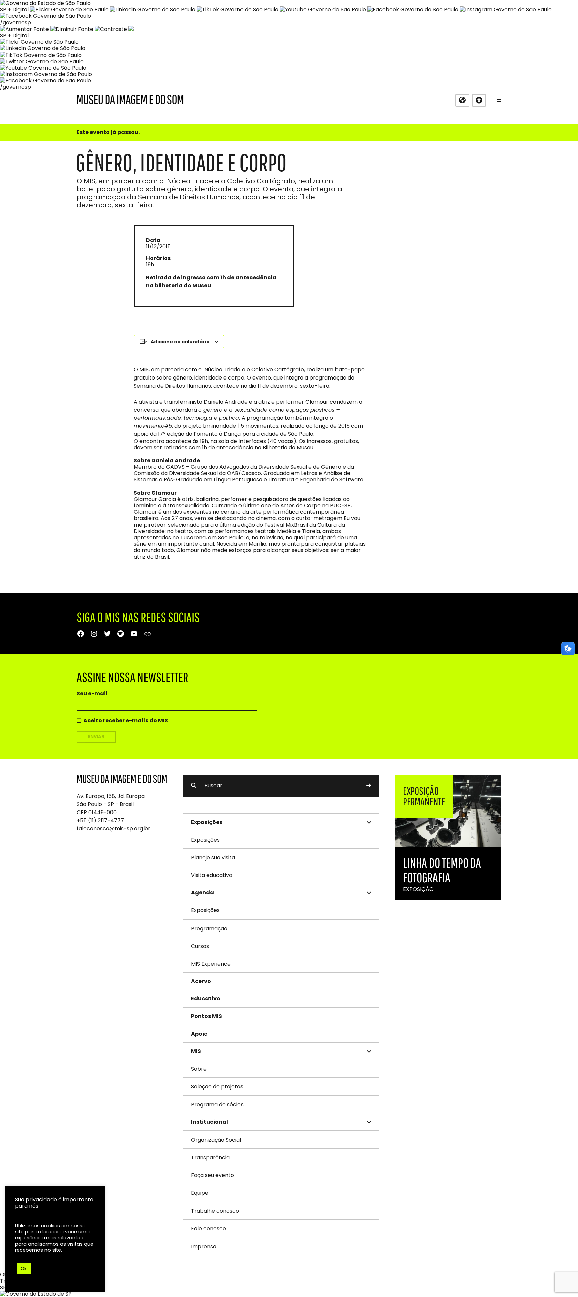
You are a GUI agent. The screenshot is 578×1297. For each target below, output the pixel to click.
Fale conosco (208, 1228)
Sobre (199, 1069)
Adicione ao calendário (180, 341)
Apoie (199, 1034)
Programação (209, 928)
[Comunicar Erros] (131, 29)
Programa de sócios (217, 1104)
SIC (4, 1287)
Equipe (199, 1193)
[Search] (369, 785)
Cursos (200, 946)
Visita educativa (211, 875)
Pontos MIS (206, 1016)
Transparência (210, 1157)
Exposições (205, 840)
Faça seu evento (212, 1175)
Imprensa (203, 1246)
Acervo (201, 981)
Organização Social (216, 1140)
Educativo (205, 998)
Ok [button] (24, 1268)
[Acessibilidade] (479, 100)
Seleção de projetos (217, 1086)
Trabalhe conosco (215, 1211)
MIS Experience (211, 964)
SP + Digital (14, 9)
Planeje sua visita (213, 857)
